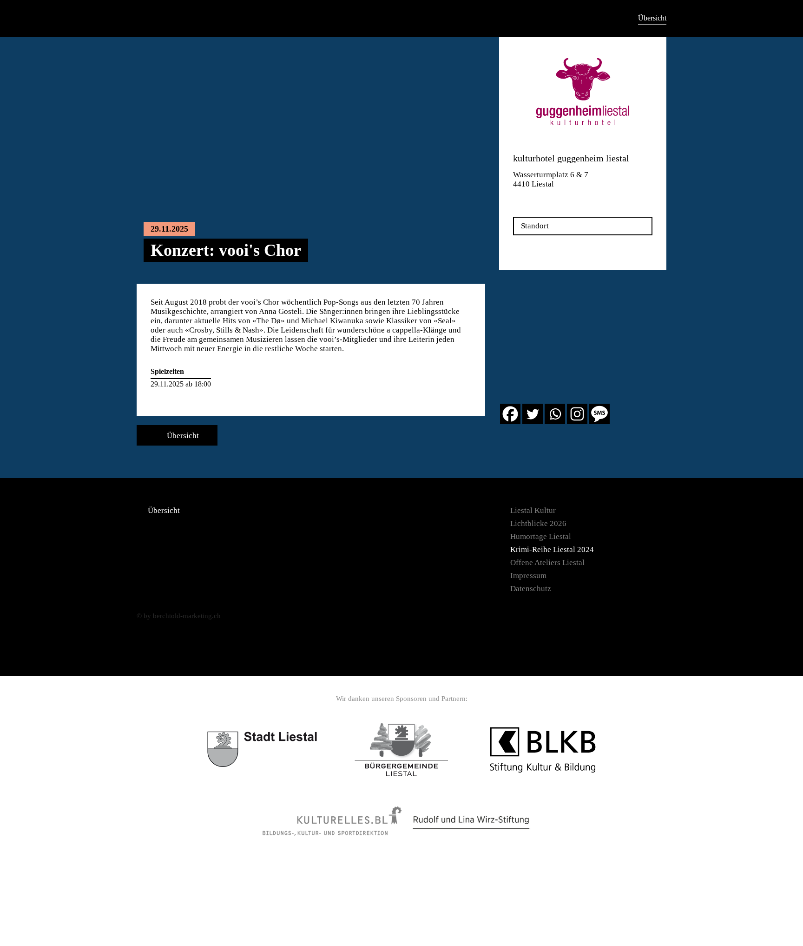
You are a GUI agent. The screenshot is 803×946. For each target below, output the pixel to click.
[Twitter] (532, 414)
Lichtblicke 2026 (538, 523)
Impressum (528, 575)
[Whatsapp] (555, 414)
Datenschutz (530, 588)
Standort (535, 225)
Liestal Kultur (533, 510)
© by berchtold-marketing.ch (179, 616)
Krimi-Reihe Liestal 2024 (552, 549)
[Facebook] (510, 414)
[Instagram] (577, 414)
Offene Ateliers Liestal (547, 562)
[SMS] (599, 414)
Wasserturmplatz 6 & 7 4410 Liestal (550, 179)
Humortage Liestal (540, 536)
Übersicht (652, 18)
